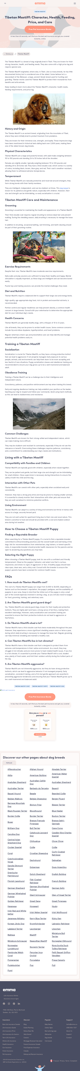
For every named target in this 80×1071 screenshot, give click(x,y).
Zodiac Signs (49, 1027)
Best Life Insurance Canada (11, 1024)
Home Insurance (7, 1051)
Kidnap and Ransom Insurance (33, 1054)
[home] (40, 3)
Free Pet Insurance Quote (40, 29)
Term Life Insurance (8, 1037)
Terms (67, 1061)
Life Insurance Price (8, 1031)
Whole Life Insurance (9, 1041)
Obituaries (48, 1034)
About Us (69, 1031)
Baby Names (48, 1024)
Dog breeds (48, 1037)
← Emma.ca (8, 54)
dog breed (64, 188)
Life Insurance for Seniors (10, 1034)
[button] (75, 3)
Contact (69, 1037)
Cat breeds (48, 1041)
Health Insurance (7, 1044)
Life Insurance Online (11, 995)
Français (56, 1061)
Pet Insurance (6, 1054)
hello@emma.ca (71, 1024)
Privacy (62, 1061)
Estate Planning (28, 1027)
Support (69, 1034)
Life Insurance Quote (9, 1027)
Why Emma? (27, 1034)
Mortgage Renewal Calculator (33, 1041)
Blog (25, 1024)
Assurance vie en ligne (11, 999)
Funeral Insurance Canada (32, 1044)
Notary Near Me (29, 1031)
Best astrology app (50, 1031)
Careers (26, 1037)
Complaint (73, 1061)
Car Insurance (6, 1047)
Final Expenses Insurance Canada (32, 1049)
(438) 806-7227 (71, 1027)
